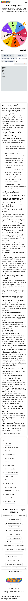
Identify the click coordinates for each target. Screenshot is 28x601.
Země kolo (8, 444)
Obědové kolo (9, 476)
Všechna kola (14, 585)
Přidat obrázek (8, 61)
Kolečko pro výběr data (12, 447)
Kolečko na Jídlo (9, 458)
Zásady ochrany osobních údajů (14, 592)
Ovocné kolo (8, 462)
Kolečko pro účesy (10, 469)
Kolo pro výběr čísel (10, 480)
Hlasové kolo (8, 498)
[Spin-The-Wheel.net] (6, 1)
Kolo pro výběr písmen (11, 472)
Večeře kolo (8, 451)
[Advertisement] (14, 97)
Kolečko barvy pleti (10, 487)
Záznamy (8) (7, 55)
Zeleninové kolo (9, 494)
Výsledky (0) (20, 55)
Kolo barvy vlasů (9, 465)
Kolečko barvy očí (10, 454)
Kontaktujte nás (14, 588)
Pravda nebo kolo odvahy (12, 491)
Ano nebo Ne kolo (10, 501)
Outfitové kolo (9, 483)
